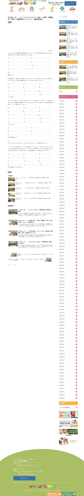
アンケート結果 (45, 482)
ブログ (35, 482)
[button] (77, 17)
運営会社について (66, 482)
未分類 (10, 172)
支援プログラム (25, 482)
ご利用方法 (31, 482)
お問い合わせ (71, 3)
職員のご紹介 (39, 482)
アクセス (51, 482)
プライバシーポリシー (57, 482)
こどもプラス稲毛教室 (64, 407)
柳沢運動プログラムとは (17, 482)
